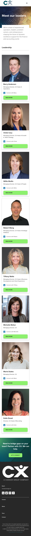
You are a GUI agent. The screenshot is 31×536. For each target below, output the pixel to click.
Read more (9, 97)
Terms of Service (12, 532)
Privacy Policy (19, 532)
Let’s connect (15, 455)
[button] (27, 3)
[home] (7, 3)
